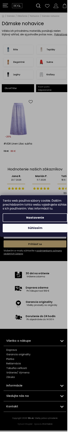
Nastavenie (35, 218)
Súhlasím (35, 228)
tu (51, 208)
